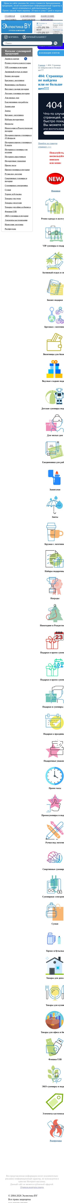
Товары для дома (13, 198)
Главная (41, 65)
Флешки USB (11, 211)
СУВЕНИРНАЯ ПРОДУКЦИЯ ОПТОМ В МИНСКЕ (51, 1152)
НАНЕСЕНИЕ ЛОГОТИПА (30, 1149)
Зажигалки (10, 106)
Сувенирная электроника (16, 185)
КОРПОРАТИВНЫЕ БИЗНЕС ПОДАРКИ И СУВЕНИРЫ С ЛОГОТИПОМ (13, 1153)
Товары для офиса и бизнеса (18, 207)
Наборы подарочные (14, 119)
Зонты (8, 111)
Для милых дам (12, 98)
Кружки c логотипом (14, 115)
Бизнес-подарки (12, 76)
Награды (9, 124)
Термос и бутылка (13, 194)
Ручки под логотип (13, 174)
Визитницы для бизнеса (15, 85)
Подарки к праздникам (15, 156)
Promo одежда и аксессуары (18, 63)
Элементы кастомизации (16, 220)
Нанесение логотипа (14, 224)
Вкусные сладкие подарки (17, 89)
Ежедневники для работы (16, 102)
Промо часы (10, 165)
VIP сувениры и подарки (16, 67)
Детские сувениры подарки (17, 93)
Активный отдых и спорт (16, 72)
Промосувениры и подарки (17, 169)
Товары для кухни (13, 203)
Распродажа (10, 229)
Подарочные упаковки (15, 161)
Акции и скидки (12, 58)
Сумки (8, 190)
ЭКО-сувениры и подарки (16, 216)
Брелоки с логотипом (14, 80)
